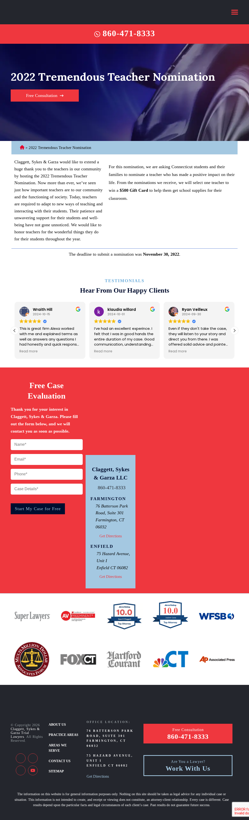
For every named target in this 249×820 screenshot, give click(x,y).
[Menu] (235, 12)
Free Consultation (41, 95)
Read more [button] (28, 351)
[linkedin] (33, 758)
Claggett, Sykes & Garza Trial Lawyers (25, 733)
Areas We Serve (58, 747)
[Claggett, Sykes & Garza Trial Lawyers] (43, 12)
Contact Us (60, 761)
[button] (234, 330)
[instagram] (21, 770)
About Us (57, 724)
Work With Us (188, 768)
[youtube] (33, 770)
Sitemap (56, 771)
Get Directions (110, 536)
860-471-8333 (129, 33)
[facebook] (21, 758)
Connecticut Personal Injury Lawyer (22, 147)
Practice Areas (63, 735)
